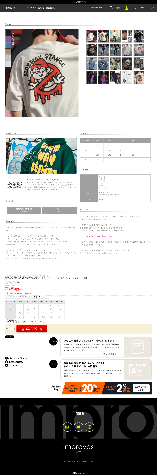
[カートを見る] (142, 9)
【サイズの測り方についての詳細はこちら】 (97, 236)
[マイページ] (126, 9)
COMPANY (85, 461)
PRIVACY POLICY (76, 461)
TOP (64, 461)
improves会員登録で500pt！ (78, 2)
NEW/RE (41, 8)
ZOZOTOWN (50, 8)
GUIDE (68, 461)
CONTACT (92, 461)
